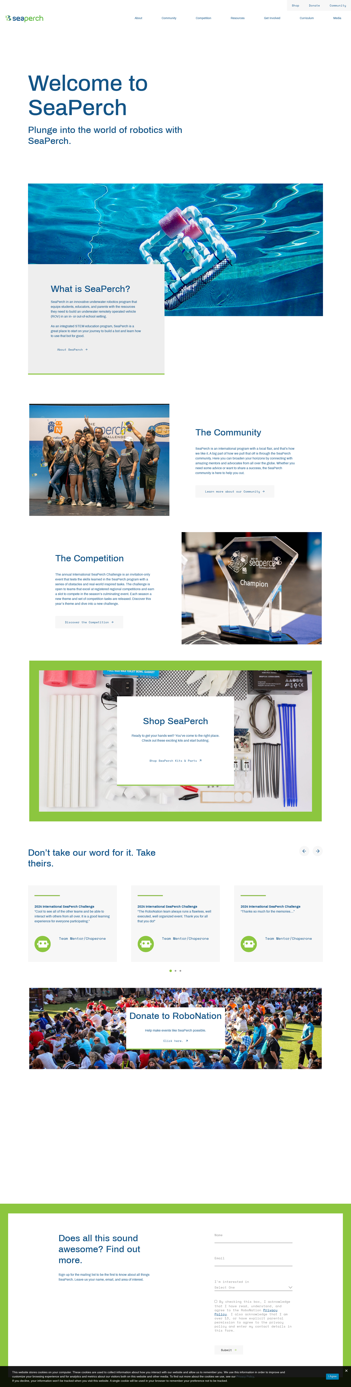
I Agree (332, 1376)
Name (218, 1235)
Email (219, 1258)
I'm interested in (231, 1281)
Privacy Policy (245, 1376)
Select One (224, 1287)
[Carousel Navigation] (311, 851)
